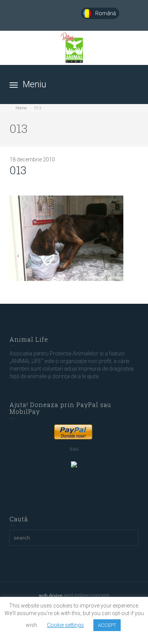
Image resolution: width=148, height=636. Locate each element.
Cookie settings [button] (65, 625)
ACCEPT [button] (107, 625)
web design (51, 595)
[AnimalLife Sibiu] (74, 48)
